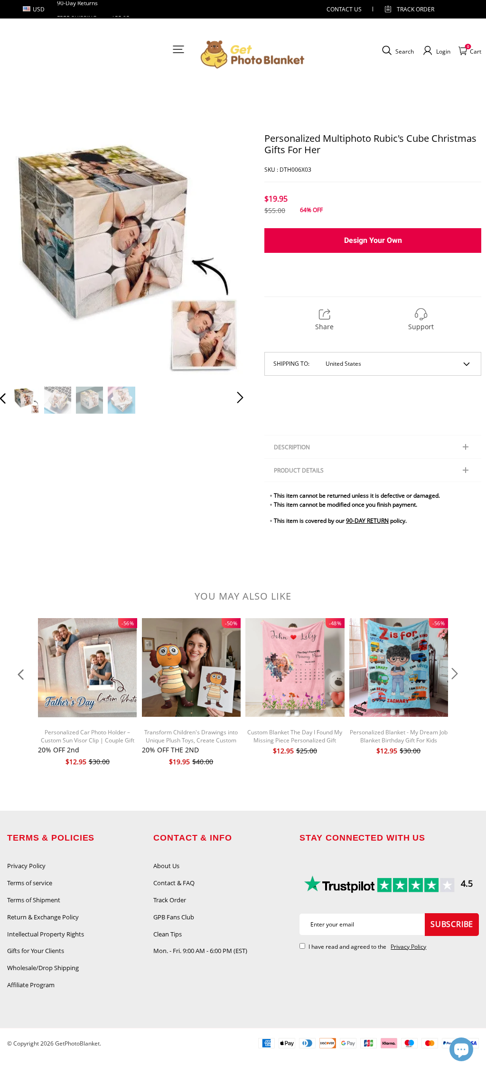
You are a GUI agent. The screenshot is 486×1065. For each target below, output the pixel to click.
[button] (22, 255)
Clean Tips (167, 934)
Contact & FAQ (174, 883)
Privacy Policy (26, 865)
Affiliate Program (31, 985)
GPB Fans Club (173, 917)
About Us (166, 865)
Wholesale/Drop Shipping (43, 967)
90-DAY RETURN (367, 521)
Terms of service (29, 883)
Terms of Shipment (33, 900)
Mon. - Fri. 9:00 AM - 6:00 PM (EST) (200, 950)
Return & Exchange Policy (43, 917)
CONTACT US (344, 9)
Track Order (415, 9)
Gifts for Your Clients (35, 950)
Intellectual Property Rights (45, 934)
